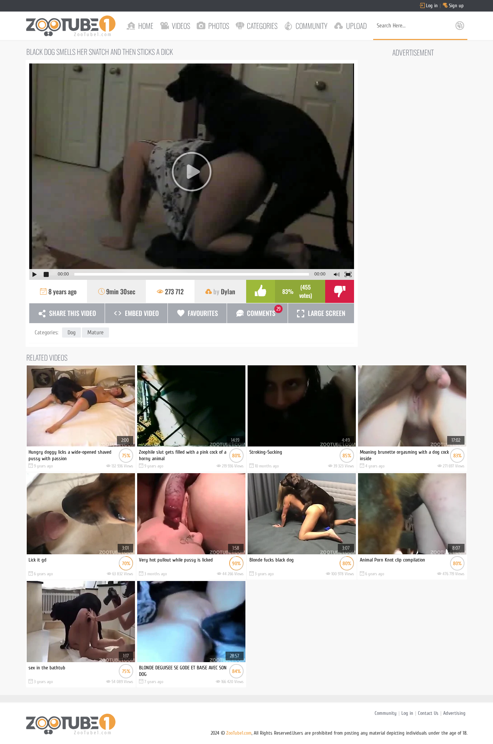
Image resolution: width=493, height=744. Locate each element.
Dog (71, 332)
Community (386, 713)
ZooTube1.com (239, 733)
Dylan (228, 291)
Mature (95, 332)
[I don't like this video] (339, 291)
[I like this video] (260, 291)
